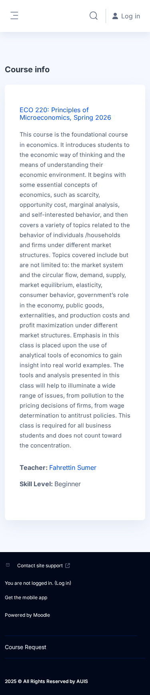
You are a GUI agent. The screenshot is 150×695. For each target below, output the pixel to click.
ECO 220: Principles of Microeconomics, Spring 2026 (65, 113)
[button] (93, 16)
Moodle (41, 615)
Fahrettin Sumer (72, 467)
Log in (63, 583)
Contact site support (40, 565)
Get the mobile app (26, 597)
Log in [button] (130, 16)
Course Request (25, 647)
